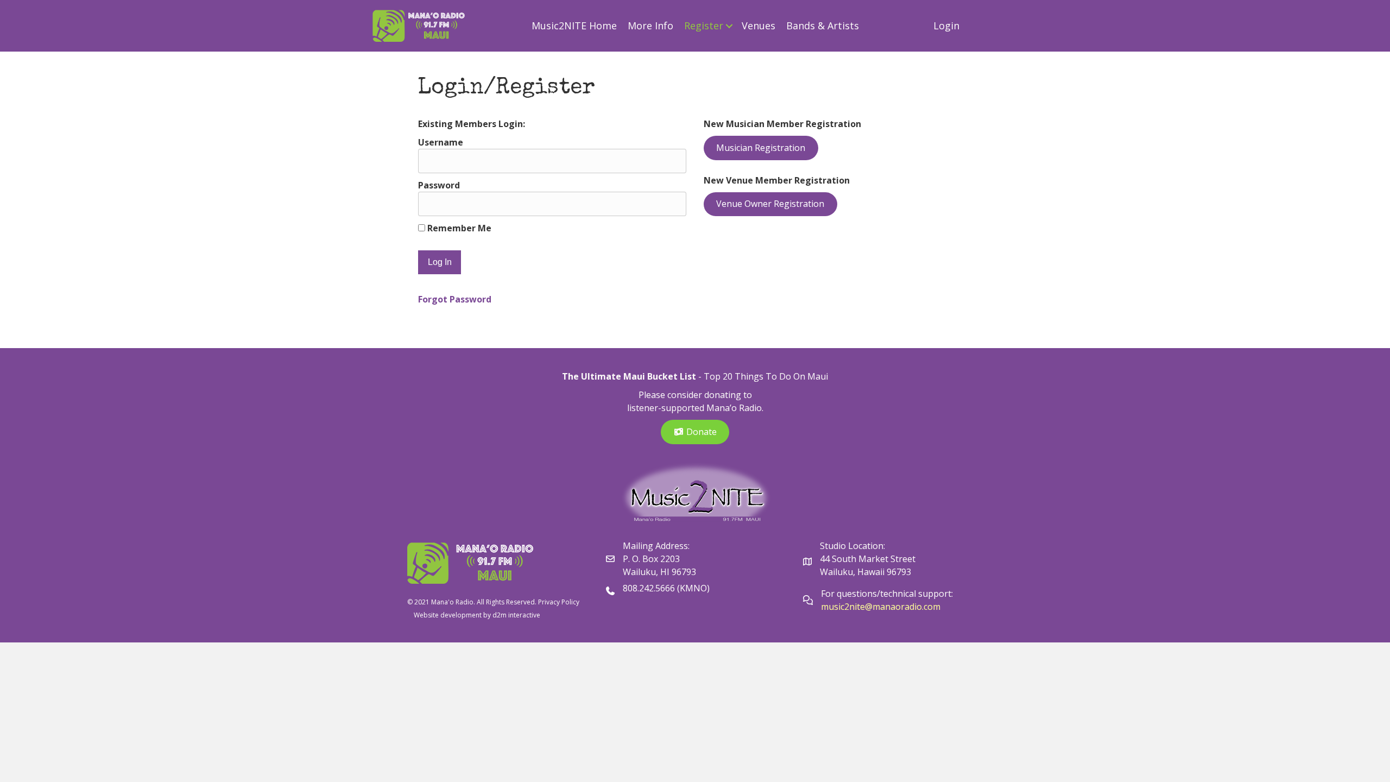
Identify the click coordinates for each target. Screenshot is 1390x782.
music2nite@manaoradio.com (880, 607)
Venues (758, 25)
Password (439, 185)
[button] (729, 26)
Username (440, 142)
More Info (650, 25)
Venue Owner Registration (770, 204)
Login (946, 25)
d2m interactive (516, 615)
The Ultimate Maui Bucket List (629, 376)
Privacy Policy (558, 602)
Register (703, 25)
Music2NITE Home (574, 25)
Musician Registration (760, 148)
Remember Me (458, 228)
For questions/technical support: (888, 594)
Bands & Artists (822, 25)
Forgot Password (454, 299)
